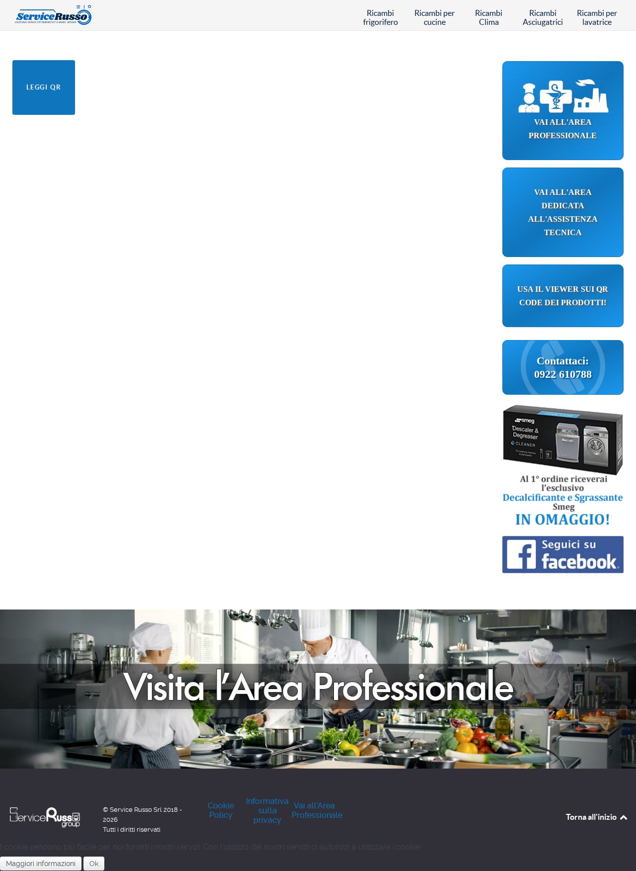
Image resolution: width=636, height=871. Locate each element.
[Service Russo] (45, 14)
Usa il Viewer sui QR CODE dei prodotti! (562, 296)
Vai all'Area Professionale (563, 129)
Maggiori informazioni (41, 864)
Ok (93, 864)
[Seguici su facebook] (563, 549)
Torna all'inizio (592, 816)
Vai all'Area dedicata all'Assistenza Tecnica (563, 212)
